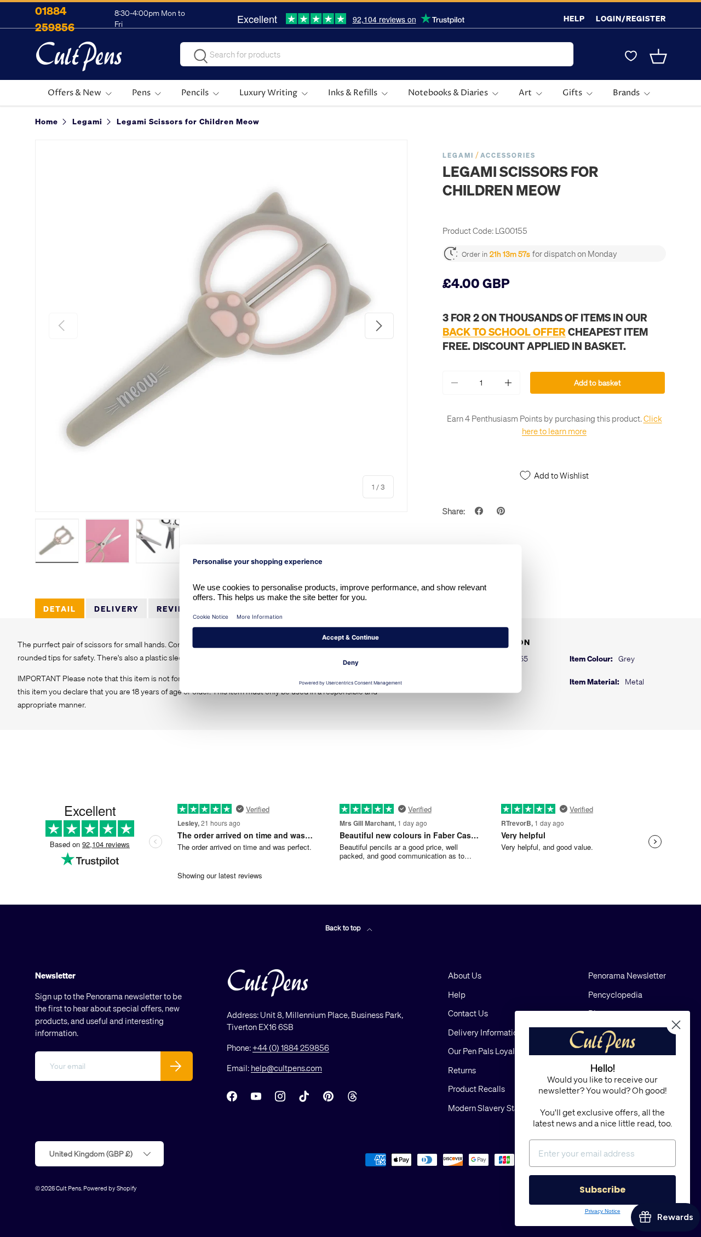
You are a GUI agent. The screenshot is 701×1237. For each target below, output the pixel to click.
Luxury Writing (268, 93)
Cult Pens (68, 1188)
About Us (464, 975)
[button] (659, 56)
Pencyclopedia (615, 994)
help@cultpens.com (286, 1067)
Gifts (572, 93)
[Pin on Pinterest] (502, 511)
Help (574, 18)
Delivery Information (485, 1032)
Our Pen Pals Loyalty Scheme (500, 1050)
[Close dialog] (676, 1024)
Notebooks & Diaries (448, 93)
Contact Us (468, 1013)
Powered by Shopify (110, 1188)
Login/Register (631, 18)
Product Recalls (476, 1088)
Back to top (344, 927)
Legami (458, 155)
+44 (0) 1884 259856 (290, 1047)
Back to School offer (504, 331)
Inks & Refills (352, 93)
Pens (141, 93)
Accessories (508, 155)
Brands (626, 93)
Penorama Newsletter (627, 975)
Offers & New (74, 93)
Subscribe (602, 1189)
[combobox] (376, 54)
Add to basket (597, 382)
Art (525, 93)
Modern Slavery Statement (496, 1107)
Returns (462, 1070)
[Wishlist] (630, 56)
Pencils (195, 93)
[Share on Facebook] (480, 511)
